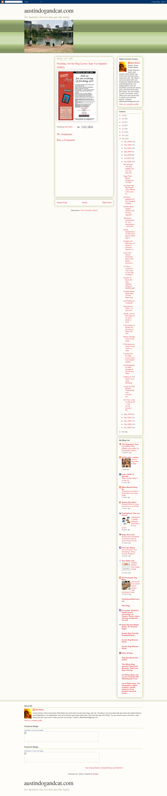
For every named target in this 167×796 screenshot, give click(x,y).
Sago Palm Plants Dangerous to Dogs (128, 179)
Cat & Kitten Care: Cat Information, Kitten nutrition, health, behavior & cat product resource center (131, 688)
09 (123, 139)
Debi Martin (135, 63)
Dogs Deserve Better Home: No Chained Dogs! (130, 627)
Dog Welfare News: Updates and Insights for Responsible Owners (130, 448)
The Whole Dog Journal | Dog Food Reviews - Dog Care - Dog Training (130, 667)
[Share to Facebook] (89, 127)
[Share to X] (87, 127)
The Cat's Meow (128, 548)
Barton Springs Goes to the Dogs (129, 339)
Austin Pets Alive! (129, 502)
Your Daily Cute (128, 561)
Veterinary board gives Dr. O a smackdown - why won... (129, 222)
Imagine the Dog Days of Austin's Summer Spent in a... (129, 245)
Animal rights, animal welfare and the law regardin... (128, 211)
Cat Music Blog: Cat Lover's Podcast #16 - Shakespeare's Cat (131, 677)
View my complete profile (129, 104)
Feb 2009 (128, 424)
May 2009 (128, 414)
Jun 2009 (128, 162)
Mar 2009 (128, 421)
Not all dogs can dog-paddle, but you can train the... (128, 168)
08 (123, 432)
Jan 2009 (128, 428)
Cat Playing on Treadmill (129, 302)
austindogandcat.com (48, 10)
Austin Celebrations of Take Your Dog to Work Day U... (129, 234)
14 (123, 122)
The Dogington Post (130, 444)
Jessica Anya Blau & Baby (135, 461)
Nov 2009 (128, 145)
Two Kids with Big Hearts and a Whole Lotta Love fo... (129, 190)
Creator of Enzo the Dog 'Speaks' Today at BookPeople (129, 283)
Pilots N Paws (127, 653)
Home (84, 203)
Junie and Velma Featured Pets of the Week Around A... (128, 258)
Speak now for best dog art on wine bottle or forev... (129, 318)
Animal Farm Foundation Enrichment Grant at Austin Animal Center (130, 539)
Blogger (95, 774)
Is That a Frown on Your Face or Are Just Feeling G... (128, 270)
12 (123, 129)
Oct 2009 (128, 148)
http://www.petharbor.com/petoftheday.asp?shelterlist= (104, 768)
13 (123, 125)
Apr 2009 (128, 418)
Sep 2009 (128, 152)
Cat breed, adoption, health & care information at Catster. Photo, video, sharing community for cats (131, 615)
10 (123, 135)
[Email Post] (78, 127)
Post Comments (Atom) (89, 210)
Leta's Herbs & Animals (128, 475)
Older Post (106, 203)
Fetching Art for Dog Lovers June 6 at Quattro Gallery (129, 358)
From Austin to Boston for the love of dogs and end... (129, 329)
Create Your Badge (37, 730)
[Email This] (82, 127)
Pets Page (126, 606)
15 (123, 119)
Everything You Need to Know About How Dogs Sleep (130, 493)
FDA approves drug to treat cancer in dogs (129, 347)
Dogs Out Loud (128, 535)
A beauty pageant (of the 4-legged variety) (129, 200)
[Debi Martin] (61, 741)
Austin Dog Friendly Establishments (130, 634)
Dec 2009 (128, 142)
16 (123, 115)
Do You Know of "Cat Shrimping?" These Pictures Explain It (129, 552)
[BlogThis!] (85, 127)
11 (123, 132)
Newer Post (62, 203)
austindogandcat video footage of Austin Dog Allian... (129, 369)
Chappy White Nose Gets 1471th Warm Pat (128, 294)
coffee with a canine (130, 457)
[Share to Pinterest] (92, 127)
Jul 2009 (127, 158)
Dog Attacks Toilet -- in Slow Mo (128, 308)
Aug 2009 (128, 155)
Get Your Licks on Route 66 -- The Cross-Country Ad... (129, 405)
